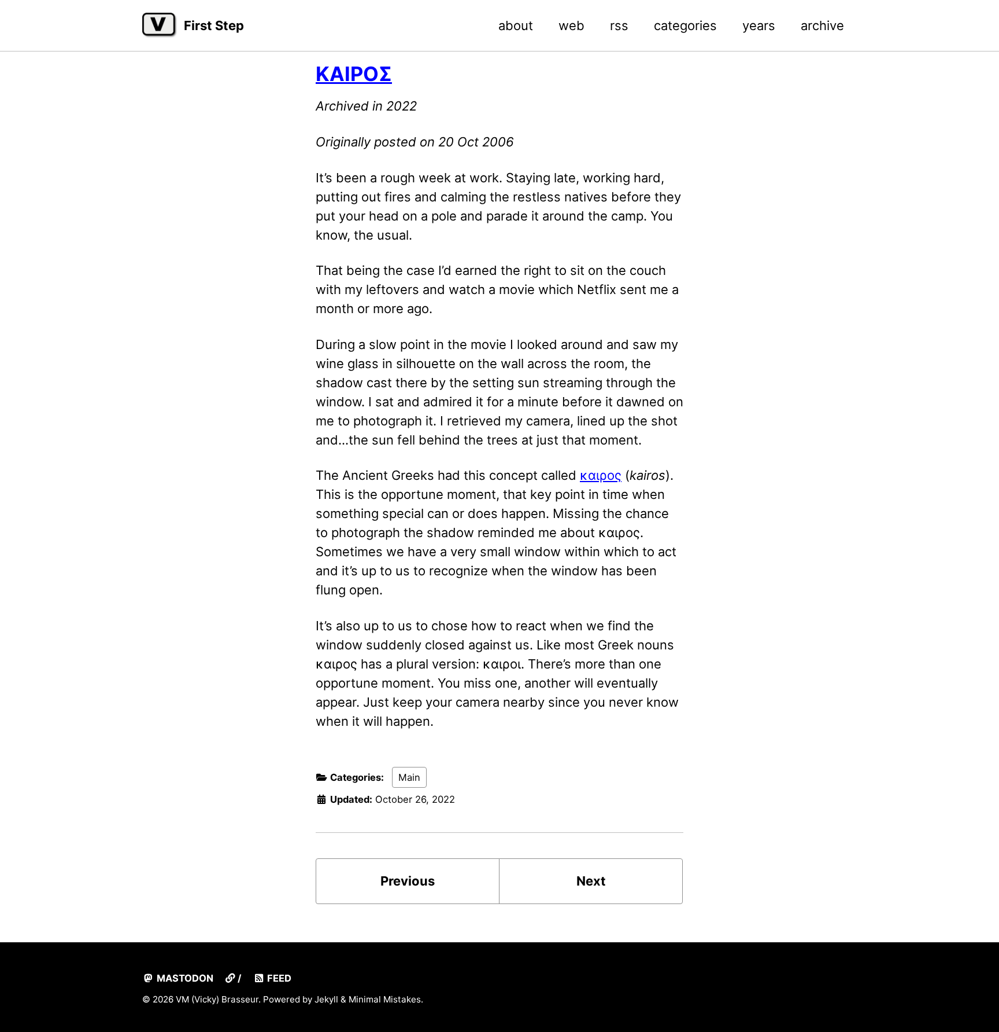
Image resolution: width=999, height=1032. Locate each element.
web (571, 25)
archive (822, 25)
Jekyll (326, 999)
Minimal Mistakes (385, 999)
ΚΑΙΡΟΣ (354, 74)
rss (619, 25)
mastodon (183, 978)
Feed (278, 978)
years (758, 25)
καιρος (600, 475)
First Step (214, 25)
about (515, 25)
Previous (407, 880)
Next (591, 880)
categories (685, 25)
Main (409, 777)
